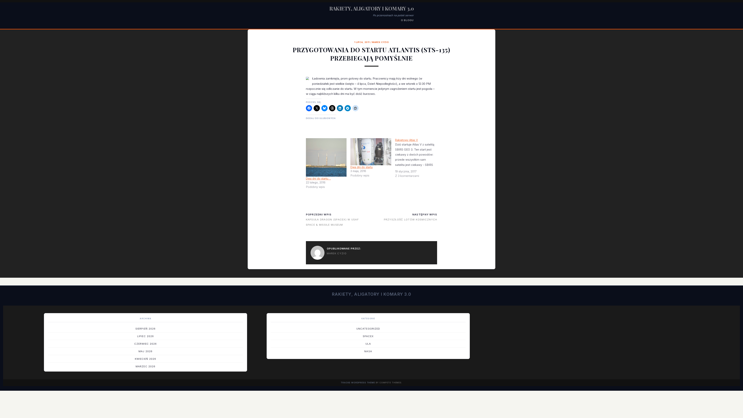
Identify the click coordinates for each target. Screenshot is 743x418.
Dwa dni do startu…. (318, 178)
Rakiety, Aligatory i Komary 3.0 (371, 8)
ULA (368, 343)
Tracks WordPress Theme (358, 382)
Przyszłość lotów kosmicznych (410, 219)
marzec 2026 (145, 366)
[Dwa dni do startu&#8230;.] (326, 157)
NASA (368, 351)
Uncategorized (368, 328)
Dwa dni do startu (361, 167)
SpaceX (368, 336)
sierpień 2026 (145, 328)
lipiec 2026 (145, 336)
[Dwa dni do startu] (370, 151)
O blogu (407, 20)
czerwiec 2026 (145, 343)
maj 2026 (145, 351)
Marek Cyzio (380, 42)
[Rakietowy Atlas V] (417, 159)
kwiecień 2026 (145, 358)
